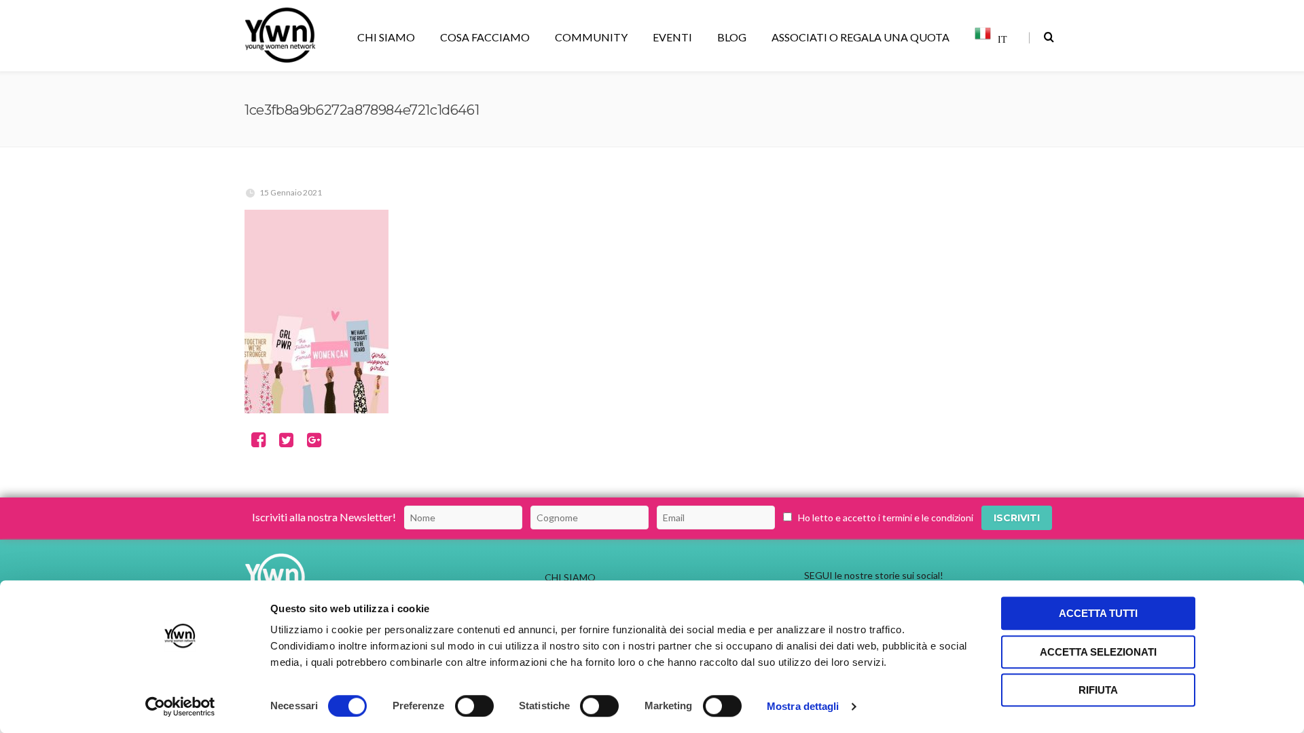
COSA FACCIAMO (485, 37)
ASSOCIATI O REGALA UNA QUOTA (860, 37)
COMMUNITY (591, 37)
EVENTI (672, 37)
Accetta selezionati (1098, 652)
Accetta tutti (1098, 613)
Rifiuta (1098, 690)
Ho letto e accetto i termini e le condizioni (885, 517)
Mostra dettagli (803, 706)
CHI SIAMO (386, 37)
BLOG (731, 37)
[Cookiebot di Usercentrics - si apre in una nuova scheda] (180, 706)
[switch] (474, 706)
